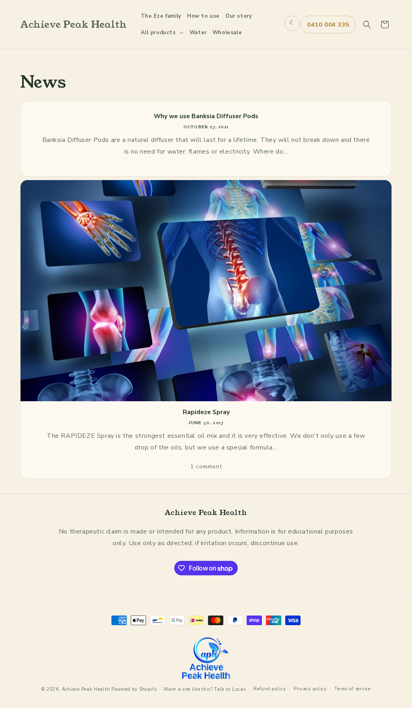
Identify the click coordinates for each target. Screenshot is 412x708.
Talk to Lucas (229, 689)
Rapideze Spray (206, 412)
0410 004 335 (328, 25)
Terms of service (352, 689)
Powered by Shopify (134, 689)
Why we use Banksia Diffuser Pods (206, 116)
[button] (162, 33)
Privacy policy (310, 689)
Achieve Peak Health (86, 689)
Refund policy (269, 689)
